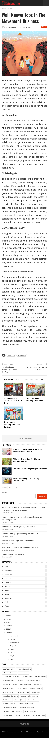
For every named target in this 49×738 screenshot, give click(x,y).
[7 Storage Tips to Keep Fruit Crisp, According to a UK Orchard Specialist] (7, 461)
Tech (6, 602)
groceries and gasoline (10, 684)
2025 (8, 619)
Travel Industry (22, 355)
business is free (23, 673)
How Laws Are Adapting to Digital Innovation (30, 468)
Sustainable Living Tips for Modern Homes (18, 540)
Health (7, 586)
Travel (44, 26)
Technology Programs (27, 707)
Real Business (7, 700)
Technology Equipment (10, 707)
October (13, 639)
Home (7, 590)
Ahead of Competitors (24, 669)
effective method (40, 677)
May (11, 656)
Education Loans (27, 677)
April (11, 659)
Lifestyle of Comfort (36, 688)
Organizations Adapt (22, 692)
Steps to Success (33, 700)
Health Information (25, 684)
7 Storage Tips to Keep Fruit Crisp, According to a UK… (26, 460)
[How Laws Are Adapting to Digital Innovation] (7, 471)
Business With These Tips (11, 677)
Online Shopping (8, 692)
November (13, 636)
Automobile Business (9, 673)
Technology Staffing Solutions (12, 711)
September (13, 642)
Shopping (8, 598)
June (11, 652)
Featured (8, 578)
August (12, 646)
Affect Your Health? (8, 669)
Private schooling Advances (29, 696)
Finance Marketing (8, 680)
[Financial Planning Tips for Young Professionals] (7, 480)
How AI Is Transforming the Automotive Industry (20, 547)
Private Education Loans (10, 696)
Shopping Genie (20, 700)
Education (8, 574)
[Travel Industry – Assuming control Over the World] (13, 413)
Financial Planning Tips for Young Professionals (26, 479)
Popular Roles (11, 355)
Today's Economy (30, 711)
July (11, 649)
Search (4, 492)
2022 (8, 629)
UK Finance (26, 715)
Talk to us (24, 724)
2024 (8, 622)
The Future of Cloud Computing (14, 554)
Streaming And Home (9, 704)
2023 (8, 626)
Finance (7, 582)
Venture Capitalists (39, 715)
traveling (17, 715)
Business (8, 571)
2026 (8, 616)
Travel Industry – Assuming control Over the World (11, 369)
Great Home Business (33, 680)
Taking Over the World (26, 704)
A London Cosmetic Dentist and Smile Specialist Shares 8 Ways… (27, 450)
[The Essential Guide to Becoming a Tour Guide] (35, 389)
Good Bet (20, 680)
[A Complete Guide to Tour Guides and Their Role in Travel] (13, 389)
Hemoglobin (38, 684)
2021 (8, 632)
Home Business (22, 688)
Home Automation (8, 688)
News (7, 594)
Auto (6, 567)
